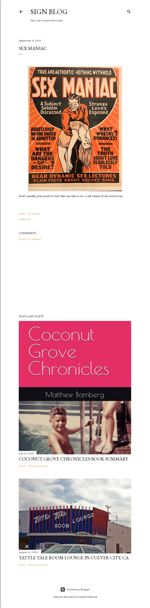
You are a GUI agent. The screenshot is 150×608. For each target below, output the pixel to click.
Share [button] (22, 213)
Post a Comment (30, 239)
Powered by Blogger (78, 589)
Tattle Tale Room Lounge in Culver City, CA (74, 558)
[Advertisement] (75, 277)
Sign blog (49, 11)
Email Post (34, 213)
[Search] (129, 11)
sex (28, 219)
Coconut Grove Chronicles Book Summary (73, 459)
